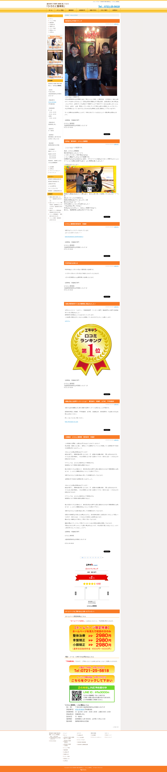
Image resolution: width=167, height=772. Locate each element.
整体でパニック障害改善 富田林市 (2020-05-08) (56, 211)
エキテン (67, 321)
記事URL (116, 24)
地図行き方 (52, 26)
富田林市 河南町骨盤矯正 (67, 741)
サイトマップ (53, 172)
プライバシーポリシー (55, 170)
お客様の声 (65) (52, 183)
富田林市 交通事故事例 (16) (55, 190)
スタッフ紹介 (53, 28)
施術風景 (52, 22)
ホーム (51, 18)
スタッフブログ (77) (53, 188)
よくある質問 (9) (52, 186)
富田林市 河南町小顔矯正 (67, 745)
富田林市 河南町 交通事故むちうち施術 (69, 738)
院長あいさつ (53, 30)
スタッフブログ (74, 15)
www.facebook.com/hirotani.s (74, 236)
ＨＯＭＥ (67, 15)
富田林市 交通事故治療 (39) (54, 179)
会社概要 (52, 167)
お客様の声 (52, 24)
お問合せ (52, 32)
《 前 (82, 557)
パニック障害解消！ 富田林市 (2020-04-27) (56, 215)
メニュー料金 (53, 20)
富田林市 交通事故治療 (83, 744)
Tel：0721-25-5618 (109, 6)
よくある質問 (81, 737)
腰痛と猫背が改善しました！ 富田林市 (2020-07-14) (56, 198)
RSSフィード (109, 735)
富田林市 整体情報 (82, 742)
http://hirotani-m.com (71, 421)
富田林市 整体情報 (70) (53, 181)
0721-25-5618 (79, 709)
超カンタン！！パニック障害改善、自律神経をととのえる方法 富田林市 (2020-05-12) (56, 205)
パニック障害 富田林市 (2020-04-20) (55, 219)
